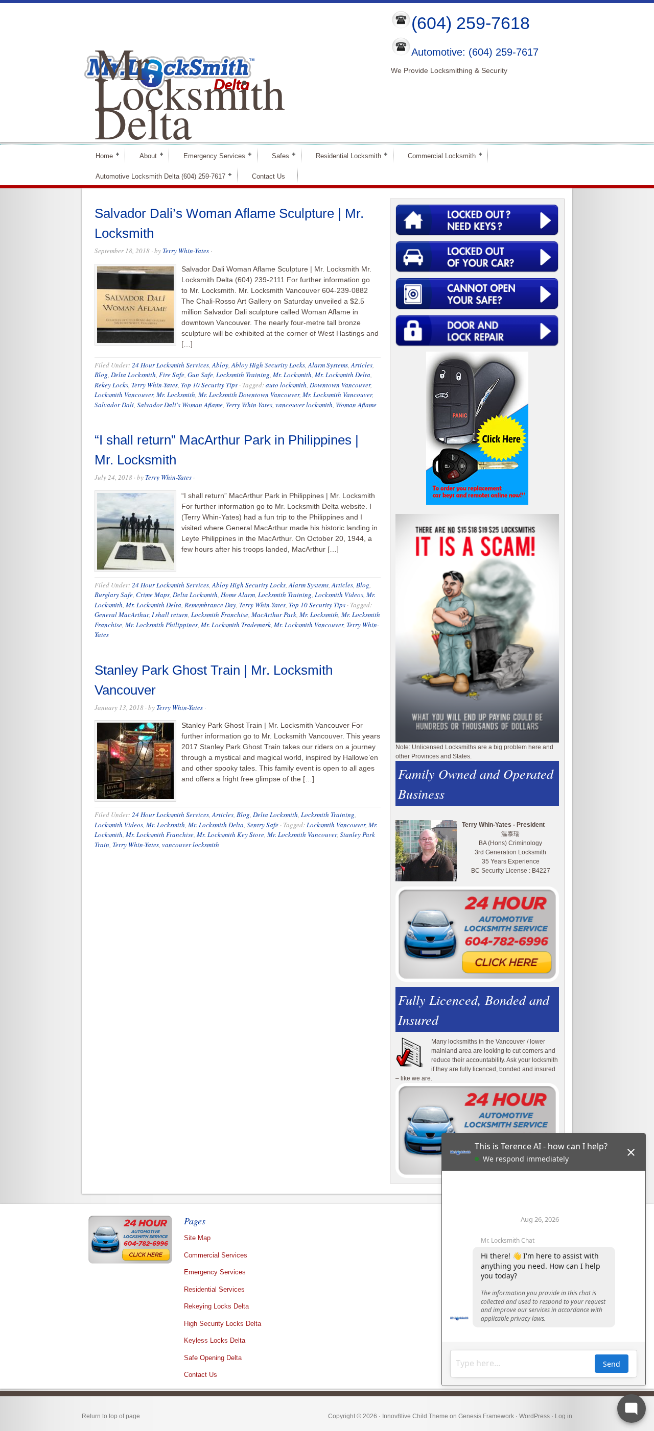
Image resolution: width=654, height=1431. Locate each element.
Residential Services (214, 1289)
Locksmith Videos (339, 594)
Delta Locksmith (133, 374)
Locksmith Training (243, 374)
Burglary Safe (114, 594)
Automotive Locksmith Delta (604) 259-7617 (156, 175)
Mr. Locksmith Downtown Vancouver (248, 394)
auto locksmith (286, 384)
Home (100, 155)
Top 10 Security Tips (209, 384)
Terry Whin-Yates (185, 250)
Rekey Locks (111, 384)
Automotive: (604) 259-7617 (475, 52)
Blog (101, 374)
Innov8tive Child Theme (415, 1416)
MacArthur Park (273, 614)
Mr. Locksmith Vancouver (337, 394)
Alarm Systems (328, 364)
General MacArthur (122, 614)
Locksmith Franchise (219, 614)
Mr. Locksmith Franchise (160, 834)
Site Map (197, 1238)
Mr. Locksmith (292, 374)
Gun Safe (200, 374)
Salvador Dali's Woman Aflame (180, 404)
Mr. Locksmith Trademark (236, 624)
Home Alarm (238, 594)
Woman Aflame (356, 404)
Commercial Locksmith (437, 155)
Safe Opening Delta (213, 1358)
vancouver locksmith (304, 404)
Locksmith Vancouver (124, 394)
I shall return (170, 614)
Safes (276, 155)
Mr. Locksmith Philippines (161, 624)
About (144, 155)
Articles (361, 364)
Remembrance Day (210, 604)
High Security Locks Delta (222, 1323)
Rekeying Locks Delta (216, 1306)
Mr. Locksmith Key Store (230, 834)
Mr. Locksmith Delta (342, 374)
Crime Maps (153, 594)
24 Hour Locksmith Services (170, 364)
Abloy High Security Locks (268, 364)
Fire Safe (171, 374)
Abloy (220, 364)
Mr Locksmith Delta (190, 92)
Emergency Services (210, 155)
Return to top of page (111, 1416)
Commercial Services (215, 1255)
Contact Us (268, 176)
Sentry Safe (262, 824)
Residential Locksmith (344, 155)
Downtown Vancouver (340, 384)
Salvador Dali (114, 404)
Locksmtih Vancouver (336, 824)
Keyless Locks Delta (214, 1340)
